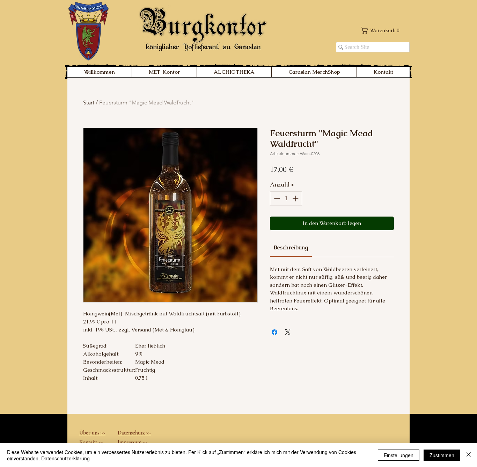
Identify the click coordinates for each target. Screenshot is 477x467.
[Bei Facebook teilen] (274, 332)
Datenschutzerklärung (65, 458)
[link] (291, 247)
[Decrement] (276, 198)
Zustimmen (442, 455)
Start (88, 102)
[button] (380, 30)
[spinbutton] (286, 198)
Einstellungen (398, 455)
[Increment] (296, 198)
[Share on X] (288, 332)
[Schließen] (468, 455)
